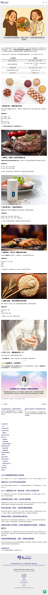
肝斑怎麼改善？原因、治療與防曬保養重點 (16, 508)
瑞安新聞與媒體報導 (5, 452)
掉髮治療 (4, 465)
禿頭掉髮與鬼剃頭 (5, 459)
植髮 (6, 550)
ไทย (24, 584)
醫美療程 (3, 470)
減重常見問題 (5, 448)
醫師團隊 (4, 432)
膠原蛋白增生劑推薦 (6, 443)
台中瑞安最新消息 (5, 428)
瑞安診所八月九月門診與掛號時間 (13, 482)
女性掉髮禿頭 (5, 461)
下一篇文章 (44, 404)
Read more (44, 478)
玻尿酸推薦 (4, 439)
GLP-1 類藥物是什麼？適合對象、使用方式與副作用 (20, 491)
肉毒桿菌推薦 (5, 441)
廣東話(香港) (24, 576)
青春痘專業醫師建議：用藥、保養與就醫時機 (17, 539)
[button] (43, 2)
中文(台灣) (24, 574)
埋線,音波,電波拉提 (5, 435)
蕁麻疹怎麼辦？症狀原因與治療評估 (14, 516)
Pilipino (24, 585)
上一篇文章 (4, 404)
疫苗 (3, 426)
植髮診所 (6, 548)
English (24, 577)
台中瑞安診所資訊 (5, 430)
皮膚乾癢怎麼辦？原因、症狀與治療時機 (16, 499)
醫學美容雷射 (4, 467)
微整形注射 (3, 437)
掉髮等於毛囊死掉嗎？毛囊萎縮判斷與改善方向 (35, 409)
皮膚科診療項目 (4, 456)
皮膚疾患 (3, 454)
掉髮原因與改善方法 (6, 463)
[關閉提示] (46, 585)
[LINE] (44, 591)
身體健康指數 (5, 450)
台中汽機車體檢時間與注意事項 (12, 475)
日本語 (24, 579)
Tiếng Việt (24, 580)
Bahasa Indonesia (24, 582)
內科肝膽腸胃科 (4, 424)
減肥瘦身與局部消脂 (5, 445)
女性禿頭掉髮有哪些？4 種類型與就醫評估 (11, 409)
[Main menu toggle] (46, 2)
